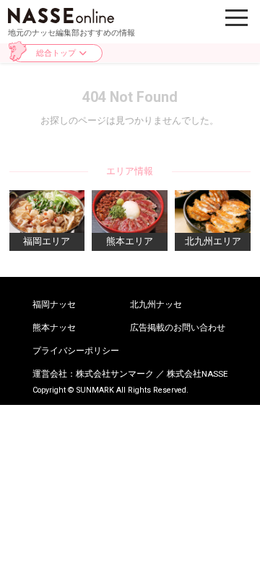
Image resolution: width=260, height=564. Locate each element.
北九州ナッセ (156, 305)
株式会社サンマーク (115, 374)
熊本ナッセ (54, 328)
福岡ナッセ (54, 305)
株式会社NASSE (197, 374)
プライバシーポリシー (75, 351)
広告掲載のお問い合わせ (177, 328)
